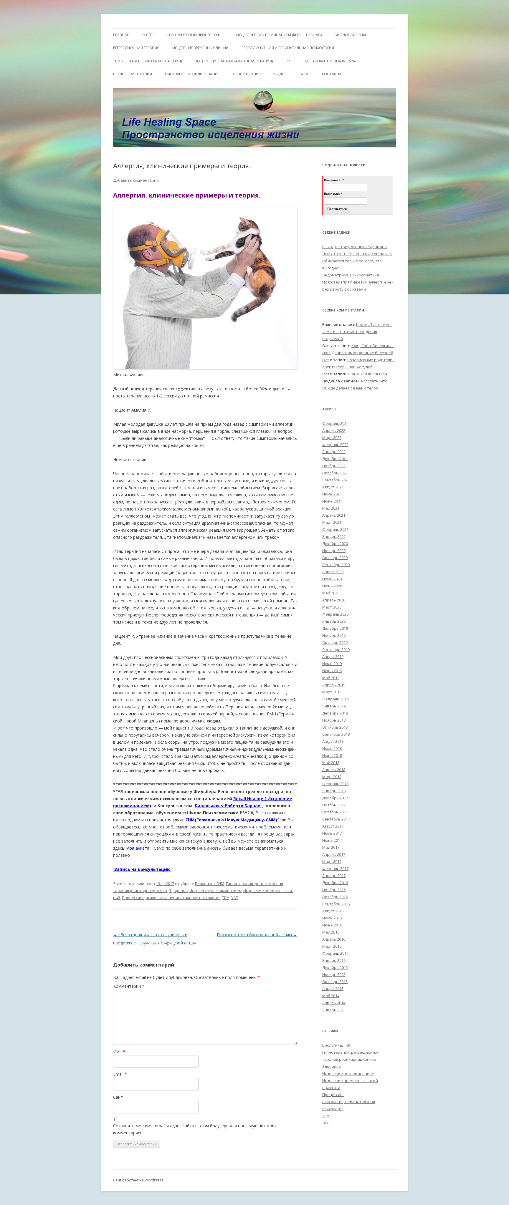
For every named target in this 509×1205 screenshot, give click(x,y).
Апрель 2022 (333, 430)
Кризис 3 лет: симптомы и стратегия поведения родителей (357, 331)
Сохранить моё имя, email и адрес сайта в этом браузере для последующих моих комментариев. (195, 1129)
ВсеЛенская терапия (132, 74)
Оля (325, 359)
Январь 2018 (334, 790)
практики (331, 1087)
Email (120, 1074)
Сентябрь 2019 (336, 649)
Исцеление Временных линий (200, 47)
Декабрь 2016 (335, 882)
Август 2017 (332, 826)
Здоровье (178, 890)
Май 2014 (330, 995)
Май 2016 (330, 932)
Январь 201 (332, 1009)
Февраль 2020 (335, 614)
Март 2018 (331, 776)
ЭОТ (234, 897)
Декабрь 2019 (335, 628)
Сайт (118, 1097)
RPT (289, 61)
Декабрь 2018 (335, 713)
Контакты (331, 74)
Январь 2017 (334, 875)
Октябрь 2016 (335, 896)
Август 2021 (332, 487)
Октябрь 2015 (335, 981)
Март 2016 (331, 946)
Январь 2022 (334, 451)
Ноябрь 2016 (334, 889)
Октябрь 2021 (335, 472)
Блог (304, 74)
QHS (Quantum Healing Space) (332, 61)
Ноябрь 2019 (334, 635)
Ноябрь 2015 (334, 974)
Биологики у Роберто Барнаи (228, 805)
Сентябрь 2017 (336, 819)
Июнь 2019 (332, 670)
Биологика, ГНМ (209, 883)
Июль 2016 (332, 918)
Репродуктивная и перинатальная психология (288, 47)
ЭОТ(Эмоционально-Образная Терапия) (234, 61)
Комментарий (128, 986)
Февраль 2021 (335, 529)
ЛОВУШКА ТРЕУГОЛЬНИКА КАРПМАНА (357, 253)
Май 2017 (330, 847)
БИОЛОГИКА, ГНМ (350, 34)
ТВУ (225, 897)
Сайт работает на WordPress (138, 1180)
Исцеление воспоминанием (215, 890)
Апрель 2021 (333, 515)
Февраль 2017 (335, 868)
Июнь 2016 (332, 925)
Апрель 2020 (333, 600)
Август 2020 (332, 571)
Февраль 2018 (335, 783)
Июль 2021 (332, 494)
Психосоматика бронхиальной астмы (257, 934)
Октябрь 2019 (335, 642)
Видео (280, 74)
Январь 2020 (334, 621)
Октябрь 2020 (335, 557)
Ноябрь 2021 (334, 465)
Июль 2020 (332, 578)
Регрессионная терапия (136, 47)
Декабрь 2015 (335, 967)
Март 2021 (331, 522)
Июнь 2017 (332, 840)
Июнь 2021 (332, 501)
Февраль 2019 (335, 699)
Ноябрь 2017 (334, 805)
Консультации (246, 74)
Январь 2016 (334, 960)
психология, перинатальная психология (183, 897)
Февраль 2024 (335, 423)
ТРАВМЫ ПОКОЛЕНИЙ (367, 374)
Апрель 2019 (333, 684)
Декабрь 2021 (335, 458)
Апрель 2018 (333, 769)
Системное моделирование (192, 74)
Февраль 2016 (335, 953)
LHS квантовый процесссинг (195, 34)
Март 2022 (331, 437)
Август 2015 (332, 988)
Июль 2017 (332, 833)
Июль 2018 (332, 748)
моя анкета (137, 848)
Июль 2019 (332, 663)
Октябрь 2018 (335, 727)
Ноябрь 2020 (334, 550)
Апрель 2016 (333, 939)
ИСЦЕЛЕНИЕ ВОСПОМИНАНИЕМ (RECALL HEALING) (279, 34)
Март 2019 (331, 692)
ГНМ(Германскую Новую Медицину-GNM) (231, 820)
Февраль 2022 (335, 444)
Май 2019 (330, 677)
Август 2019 (332, 656)
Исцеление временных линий (350, 1080)
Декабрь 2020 (335, 543)
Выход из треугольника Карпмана (354, 246)
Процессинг (133, 897)
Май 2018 (330, 762)
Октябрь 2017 (335, 812)
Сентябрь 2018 (336, 734)
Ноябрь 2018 (334, 720)
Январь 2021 (334, 536)
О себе (148, 34)
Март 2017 (331, 861)
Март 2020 (331, 607)
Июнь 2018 (332, 755)
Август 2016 (332, 911)
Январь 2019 (334, 706)
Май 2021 (330, 508)
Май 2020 (330, 593)
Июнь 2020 (332, 586)
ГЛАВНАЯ (121, 34)
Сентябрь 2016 (336, 903)
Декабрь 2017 (335, 797)
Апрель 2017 (333, 854)
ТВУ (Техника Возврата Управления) (147, 61)
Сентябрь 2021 (336, 480)
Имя (119, 1051)
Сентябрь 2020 (336, 564)
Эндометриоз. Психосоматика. (351, 275)
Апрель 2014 (333, 1002)
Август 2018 (332, 741)
